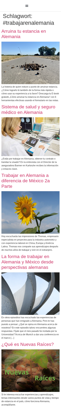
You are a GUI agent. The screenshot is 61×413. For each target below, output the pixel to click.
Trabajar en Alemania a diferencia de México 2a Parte (25, 181)
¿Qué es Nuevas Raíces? (27, 344)
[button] (26, 5)
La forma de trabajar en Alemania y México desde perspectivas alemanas (27, 262)
